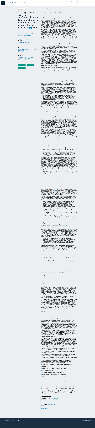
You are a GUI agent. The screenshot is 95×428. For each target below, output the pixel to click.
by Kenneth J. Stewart (28, 46)
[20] (55, 139)
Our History (67, 420)
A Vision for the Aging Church (24, 42)
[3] (54, 18)
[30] (66, 225)
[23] (51, 174)
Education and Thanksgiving (24, 35)
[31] (69, 230)
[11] (58, 63)
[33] (43, 243)
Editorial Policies (44, 408)
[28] (55, 198)
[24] (41, 181)
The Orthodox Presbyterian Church (16, 3)
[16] (47, 85)
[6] (66, 31)
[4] (76, 22)
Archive (30, 68)
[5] (53, 27)
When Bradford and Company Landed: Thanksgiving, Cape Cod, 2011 (25, 58)
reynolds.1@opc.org (51, 404)
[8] (72, 38)
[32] (43, 234)
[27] (62, 194)
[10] (71, 52)
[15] (41, 83)
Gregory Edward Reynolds (53, 398)
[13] (51, 73)
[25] (56, 190)
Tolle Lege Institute (48, 391)
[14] (70, 79)
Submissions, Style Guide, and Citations (48, 405)
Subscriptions (43, 407)
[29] (54, 210)
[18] (59, 122)
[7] (53, 37)
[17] (55, 99)
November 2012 (29, 33)
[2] (65, 10)
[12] (73, 70)
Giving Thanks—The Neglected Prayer (25, 39)
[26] (54, 191)
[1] (30, 27)
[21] (50, 155)
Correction (20, 54)
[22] (57, 162)
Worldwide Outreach (68, 424)
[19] (62, 127)
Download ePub (22, 68)
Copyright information (45, 409)
